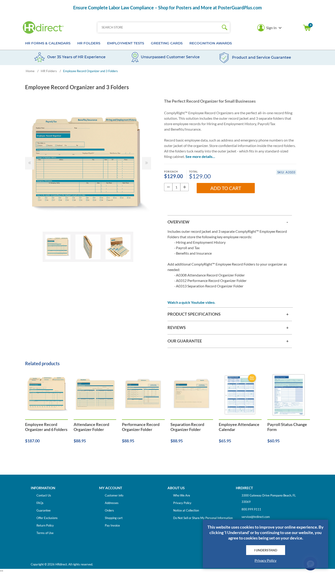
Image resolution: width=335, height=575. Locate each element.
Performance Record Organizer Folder (141, 427)
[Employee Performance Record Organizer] (143, 395)
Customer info (114, 495)
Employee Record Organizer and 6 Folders (46, 427)
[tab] (230, 222)
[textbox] (158, 27)
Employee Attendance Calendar (239, 427)
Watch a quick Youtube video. (191, 302)
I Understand (265, 550)
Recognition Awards (210, 43)
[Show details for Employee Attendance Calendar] (240, 395)
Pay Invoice (112, 525)
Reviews (177, 327)
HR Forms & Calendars (47, 43)
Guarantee (43, 510)
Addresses (112, 503)
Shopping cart (307, 27)
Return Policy (45, 525)
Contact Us (43, 495)
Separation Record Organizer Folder (187, 427)
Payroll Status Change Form (287, 427)
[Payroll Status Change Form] (288, 395)
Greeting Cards (167, 43)
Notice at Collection (186, 510)
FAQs (40, 503)
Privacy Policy (182, 503)
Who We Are (181, 495)
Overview (178, 221)
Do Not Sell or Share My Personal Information (203, 518)
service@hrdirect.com (256, 517)
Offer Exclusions (47, 518)
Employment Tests (125, 43)
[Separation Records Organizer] (191, 395)
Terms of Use (45, 533)
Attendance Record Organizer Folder (91, 427)
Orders (109, 510)
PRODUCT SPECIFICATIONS (194, 314)
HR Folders (88, 43)
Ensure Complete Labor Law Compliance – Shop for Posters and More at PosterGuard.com (167, 7)
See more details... (200, 156)
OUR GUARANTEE (185, 340)
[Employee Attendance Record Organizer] (95, 395)
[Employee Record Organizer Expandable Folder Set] (46, 395)
